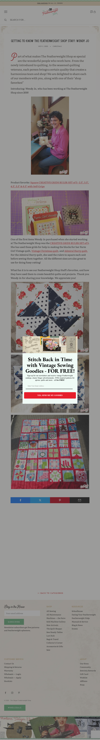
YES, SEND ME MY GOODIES (50, 395)
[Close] (74, 339)
